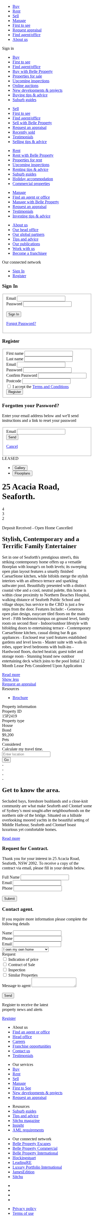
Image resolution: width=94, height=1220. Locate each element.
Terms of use (23, 1213)
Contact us (21, 1051)
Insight (18, 1125)
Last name (14, 359)
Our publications (26, 244)
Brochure (20, 697)
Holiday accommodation (33, 179)
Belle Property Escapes (32, 1143)
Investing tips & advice (31, 216)
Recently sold (24, 132)
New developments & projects (37, 90)
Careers (19, 1041)
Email (11, 298)
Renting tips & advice (30, 169)
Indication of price (23, 959)
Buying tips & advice (30, 95)
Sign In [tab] (19, 271)
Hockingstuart (24, 1158)
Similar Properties (23, 975)
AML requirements (28, 1130)
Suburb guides (24, 99)
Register (9, 1018)
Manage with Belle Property (36, 202)
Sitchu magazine (26, 1120)
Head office (22, 1036)
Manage (19, 20)
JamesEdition (23, 1172)
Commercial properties (31, 183)
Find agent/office (26, 34)
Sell (16, 16)
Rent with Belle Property (33, 155)
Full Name (11, 877)
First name (15, 353)
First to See (22, 1088)
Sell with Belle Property (32, 123)
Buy (16, 6)
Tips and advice (25, 239)
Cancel (12, 446)
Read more (11, 674)
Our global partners (28, 234)
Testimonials (23, 137)
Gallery (20, 468)
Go (6, 760)
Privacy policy (24, 1208)
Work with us (24, 248)
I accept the (41, 386)
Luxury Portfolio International (37, 1167)
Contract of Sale (21, 964)
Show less (10, 679)
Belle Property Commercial (35, 1148)
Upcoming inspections (31, 81)
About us (20, 39)
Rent (16, 11)
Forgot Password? (21, 323)
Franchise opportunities (32, 1046)
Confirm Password (21, 375)
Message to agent (16, 985)
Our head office (25, 229)
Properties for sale (27, 76)
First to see (21, 25)
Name (7, 933)
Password (14, 304)
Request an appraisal (29, 127)
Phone (7, 888)
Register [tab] (19, 276)
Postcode (13, 381)
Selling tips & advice (30, 141)
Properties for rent (27, 160)
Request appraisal (27, 30)
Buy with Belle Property (33, 71)
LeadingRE (22, 1162)
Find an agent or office (31, 197)
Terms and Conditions (50, 386)
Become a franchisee (30, 253)
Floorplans (22, 473)
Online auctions (25, 85)
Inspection (16, 970)
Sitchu (18, 1176)
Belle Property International (35, 1153)
